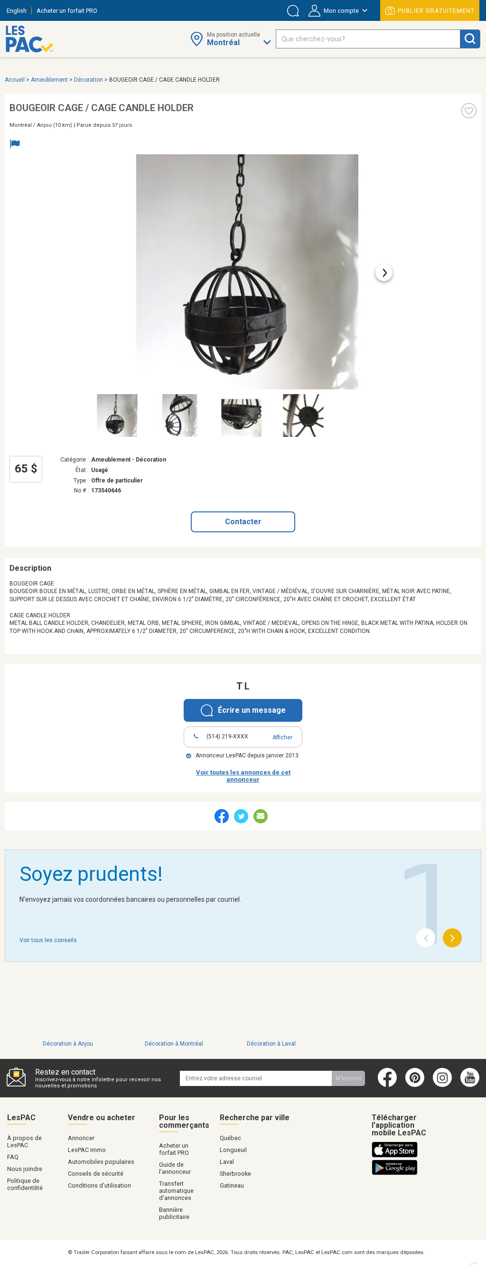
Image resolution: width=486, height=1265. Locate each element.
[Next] (452, 937)
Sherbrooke (235, 1173)
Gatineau (232, 1185)
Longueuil (233, 1149)
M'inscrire (349, 1078)
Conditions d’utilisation (99, 1185)
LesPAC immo (87, 1149)
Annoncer (81, 1138)
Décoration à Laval (271, 1043)
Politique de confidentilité (25, 1184)
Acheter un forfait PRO (67, 10)
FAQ (13, 1157)
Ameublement (49, 79)
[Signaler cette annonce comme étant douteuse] (17, 145)
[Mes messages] (293, 11)
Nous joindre (24, 1168)
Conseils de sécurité (95, 1173)
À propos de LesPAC (24, 1141)
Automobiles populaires (101, 1161)
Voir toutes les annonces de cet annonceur (243, 776)
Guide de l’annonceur (175, 1168)
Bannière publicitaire (174, 1213)
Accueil (15, 79)
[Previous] (425, 937)
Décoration (88, 79)
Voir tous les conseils (48, 940)
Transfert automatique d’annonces (176, 1190)
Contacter (243, 521)
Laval (227, 1161)
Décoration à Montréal (174, 1043)
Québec (230, 1138)
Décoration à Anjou (68, 1043)
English (17, 10)
